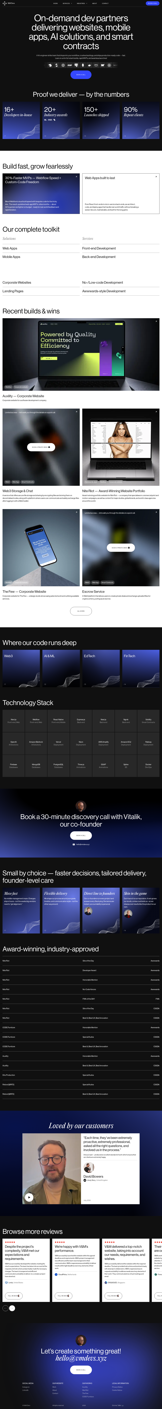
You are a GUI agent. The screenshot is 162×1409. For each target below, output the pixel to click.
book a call (81, 835)
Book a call (152, 3)
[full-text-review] (26, 1270)
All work (81, 611)
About (94, 3)
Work (55, 3)
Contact (105, 3)
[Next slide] (12, 1308)
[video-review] (51, 1168)
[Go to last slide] (5, 1308)
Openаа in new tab (10, 320)
